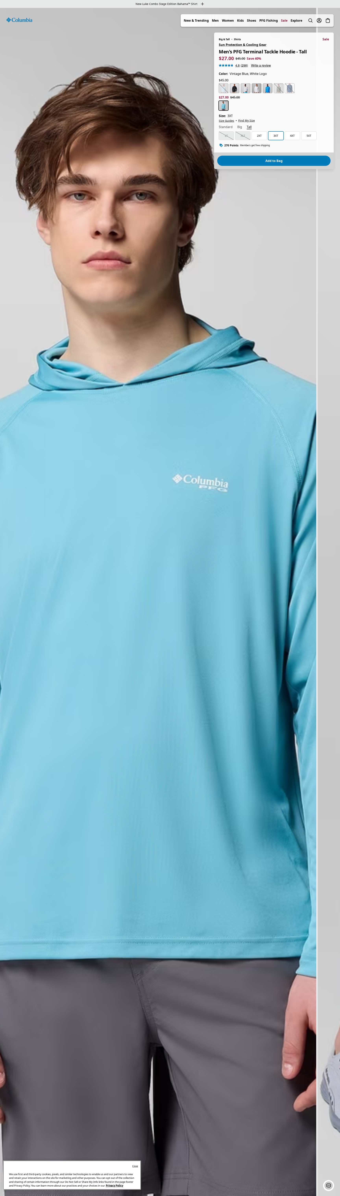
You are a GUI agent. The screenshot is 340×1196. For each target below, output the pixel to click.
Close (135, 1165)
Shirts (237, 39)
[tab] (226, 127)
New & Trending (196, 20)
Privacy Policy (114, 1185)
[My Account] (319, 20)
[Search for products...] (310, 20)
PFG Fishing (268, 20)
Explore (296, 20)
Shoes (251, 20)
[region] (170, 602)
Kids (240, 20)
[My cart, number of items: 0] (327, 20)
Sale (284, 20)
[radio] (223, 88)
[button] (328, 1185)
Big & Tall (224, 39)
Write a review (261, 65)
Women (228, 20)
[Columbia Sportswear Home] (19, 20)
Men (215, 20)
